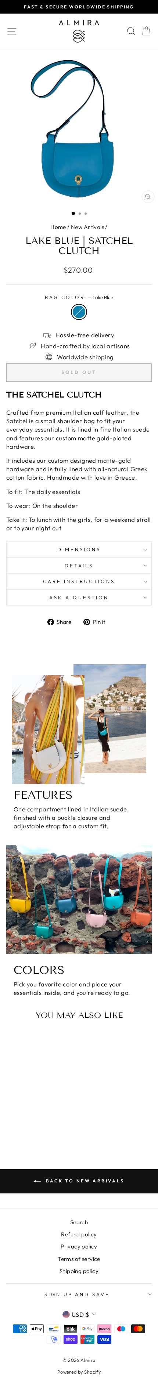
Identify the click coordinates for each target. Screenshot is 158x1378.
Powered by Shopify (79, 1372)
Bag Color (79, 297)
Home (58, 226)
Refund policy (79, 1234)
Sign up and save (77, 1294)
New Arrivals (87, 226)
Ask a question (79, 597)
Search (79, 1222)
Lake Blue (79, 312)
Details (79, 565)
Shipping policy (79, 1271)
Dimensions (79, 549)
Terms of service (79, 1258)
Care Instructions (79, 581)
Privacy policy (79, 1246)
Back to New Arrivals (84, 1181)
